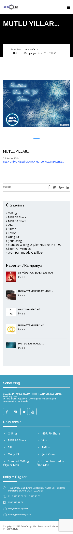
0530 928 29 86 (15, 502)
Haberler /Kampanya (24, 53)
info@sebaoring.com (18, 508)
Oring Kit (13, 237)
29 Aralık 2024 (11, 158)
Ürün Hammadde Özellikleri (25, 252)
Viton (11, 225)
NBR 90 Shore (17, 221)
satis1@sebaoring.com (19, 514)
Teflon (11, 233)
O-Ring (12, 213)
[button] (36, 138)
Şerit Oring (14, 241)
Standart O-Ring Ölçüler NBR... (16, 463)
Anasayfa (30, 49)
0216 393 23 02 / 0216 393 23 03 (24, 496)
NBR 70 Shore (17, 217)
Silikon (11, 229)
